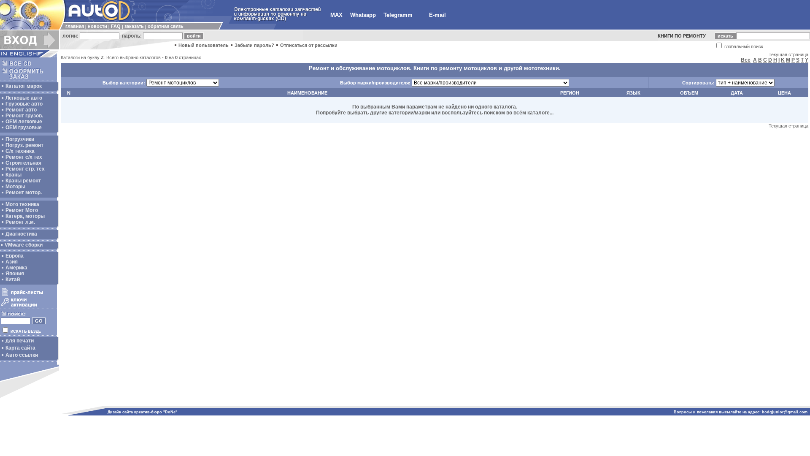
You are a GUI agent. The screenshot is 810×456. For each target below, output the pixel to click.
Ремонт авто (21, 110)
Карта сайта (20, 348)
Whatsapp (363, 15)
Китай (12, 279)
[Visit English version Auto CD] (29, 56)
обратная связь (166, 26)
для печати (19, 341)
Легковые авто (23, 98)
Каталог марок (23, 86)
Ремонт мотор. (23, 192)
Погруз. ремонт (24, 145)
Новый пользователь (203, 45)
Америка (16, 268)
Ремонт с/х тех (23, 157)
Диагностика (21, 234)
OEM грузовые (23, 127)
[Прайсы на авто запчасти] (28, 295)
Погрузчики (19, 139)
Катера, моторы (25, 216)
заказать (134, 26)
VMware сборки (24, 245)
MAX (336, 15)
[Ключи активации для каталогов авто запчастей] (28, 306)
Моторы (15, 187)
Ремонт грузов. (24, 116)
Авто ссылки (21, 355)
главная (74, 26)
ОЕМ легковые (23, 122)
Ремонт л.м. (20, 222)
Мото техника (22, 204)
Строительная (23, 163)
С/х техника (20, 151)
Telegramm (398, 15)
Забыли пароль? (254, 45)
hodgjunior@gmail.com (784, 412)
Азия (11, 262)
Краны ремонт (23, 181)
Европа (14, 256)
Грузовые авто (24, 104)
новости (97, 26)
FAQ (116, 26)
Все (746, 60)
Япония (14, 274)
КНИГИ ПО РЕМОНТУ (682, 35)
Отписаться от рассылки (309, 45)
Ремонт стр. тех (25, 169)
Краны (13, 175)
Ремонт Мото (21, 210)
